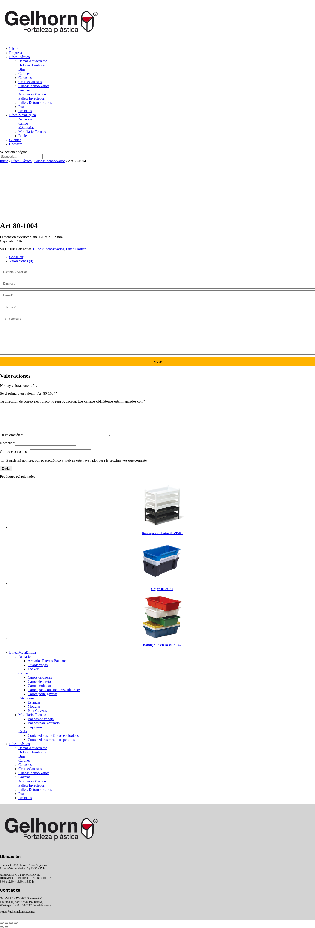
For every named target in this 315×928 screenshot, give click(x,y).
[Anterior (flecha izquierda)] (2, 927)
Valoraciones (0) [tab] (21, 261)
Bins (21, 69)
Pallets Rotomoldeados (35, 102)
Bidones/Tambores (32, 65)
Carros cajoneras (40, 677)
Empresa (15, 53)
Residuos (25, 111)
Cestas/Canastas (30, 82)
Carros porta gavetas (42, 694)
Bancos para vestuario (44, 723)
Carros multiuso (39, 686)
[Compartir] (11, 923)
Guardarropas (38, 665)
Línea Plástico (19, 57)
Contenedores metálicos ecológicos (53, 735)
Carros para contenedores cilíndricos (54, 690)
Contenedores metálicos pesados (51, 740)
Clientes (15, 140)
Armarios (25, 119)
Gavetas (24, 90)
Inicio (13, 49)
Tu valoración (11, 435)
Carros (23, 123)
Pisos (22, 107)
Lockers (33, 669)
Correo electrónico (15, 452)
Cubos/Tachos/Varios (33, 86)
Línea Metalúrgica (22, 115)
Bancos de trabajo (41, 719)
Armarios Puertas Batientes (47, 661)
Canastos (25, 78)
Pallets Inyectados (31, 98)
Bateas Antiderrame (32, 61)
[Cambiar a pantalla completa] (6, 923)
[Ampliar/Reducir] (2, 923)
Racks (22, 136)
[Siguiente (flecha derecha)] (6, 927)
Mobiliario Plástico (32, 94)
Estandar (34, 702)
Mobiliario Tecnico (32, 132)
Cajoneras (35, 727)
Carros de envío (39, 681)
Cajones (24, 73)
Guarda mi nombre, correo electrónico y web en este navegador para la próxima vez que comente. (77, 460)
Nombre (7, 443)
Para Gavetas (37, 711)
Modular (34, 706)
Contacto (15, 144)
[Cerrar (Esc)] (16, 923)
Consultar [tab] (16, 257)
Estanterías (26, 127)
